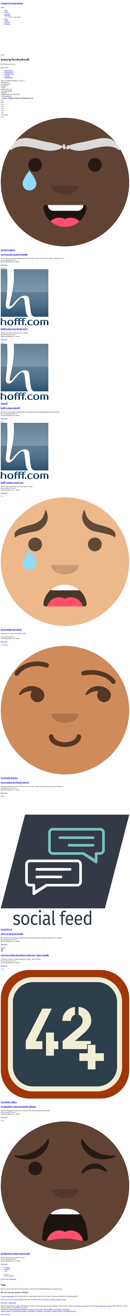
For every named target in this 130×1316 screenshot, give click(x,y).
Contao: (3, 87)
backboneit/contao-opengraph (15, 1253)
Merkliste (7, 15)
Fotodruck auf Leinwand (35, 1309)
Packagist (13, 1279)
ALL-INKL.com (78, 1306)
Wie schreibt (47, 1311)
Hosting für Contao (104, 1306)
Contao (17, 1306)
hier (50, 1306)
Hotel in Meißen (48, 1309)
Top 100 (7, 14)
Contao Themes (18, 1299)
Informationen (9, 72)
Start (6, 10)
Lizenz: (3, 89)
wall (6, 1271)
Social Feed (6, 929)
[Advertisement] (65, 39)
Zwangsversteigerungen (19, 1311)
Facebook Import (9, 778)
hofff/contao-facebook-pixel (14, 329)
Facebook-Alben (9, 1102)
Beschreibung (9, 70)
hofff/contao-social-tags (12, 482)
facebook (7, 1267)
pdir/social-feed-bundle (12, 934)
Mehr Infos (4, 265)
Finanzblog (39, 1311)
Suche (6, 12)
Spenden (7, 76)
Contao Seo (45, 1299)
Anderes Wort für (57, 1311)
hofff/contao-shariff (10, 408)
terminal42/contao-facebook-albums (18, 1106)
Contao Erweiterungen (7, 1296)
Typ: (2, 91)
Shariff (4, 403)
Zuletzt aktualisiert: (6, 94)
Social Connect (8, 250)
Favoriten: (4, 86)
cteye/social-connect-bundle (14, 254)
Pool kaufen (31, 1311)
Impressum (4, 1303)
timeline (7, 1269)
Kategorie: (4, 93)
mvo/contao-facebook (11, 629)
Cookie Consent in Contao (58, 1299)
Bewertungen (9, 77)
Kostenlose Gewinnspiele (62, 1309)
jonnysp (8, 96)
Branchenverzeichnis (69, 1311)
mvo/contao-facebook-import (15, 782)
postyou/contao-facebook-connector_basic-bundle (25, 955)
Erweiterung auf (5, 1279)
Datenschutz (12, 1303)
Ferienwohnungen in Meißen (18, 1309)
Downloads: (4, 84)
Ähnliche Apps (9, 74)
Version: (3, 82)
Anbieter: (3, 96)
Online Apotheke (6, 1311)
